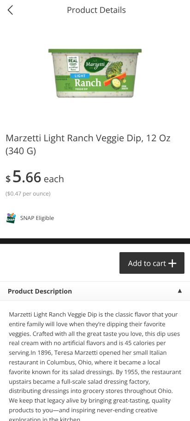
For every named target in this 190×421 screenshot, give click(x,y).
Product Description (40, 291)
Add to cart (147, 263)
